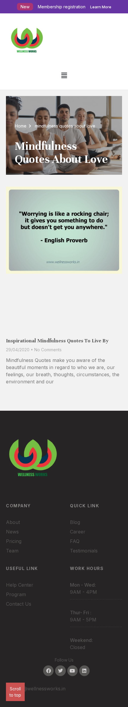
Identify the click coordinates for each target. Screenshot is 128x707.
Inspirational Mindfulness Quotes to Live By (57, 341)
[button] (64, 75)
